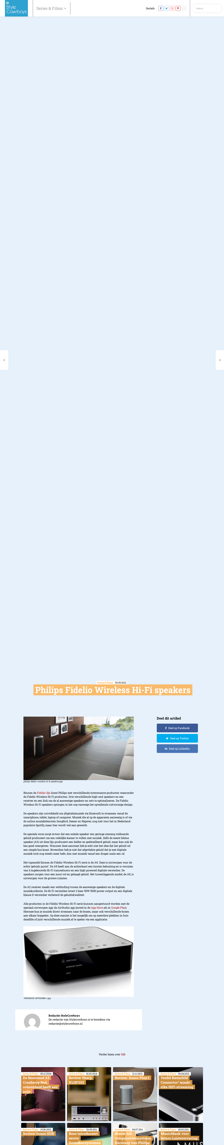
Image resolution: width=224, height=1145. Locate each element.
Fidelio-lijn (44, 792)
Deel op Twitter (179, 738)
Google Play (118, 907)
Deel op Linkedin (179, 748)
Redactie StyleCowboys (64, 1015)
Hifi (123, 1054)
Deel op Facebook (179, 728)
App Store (97, 907)
